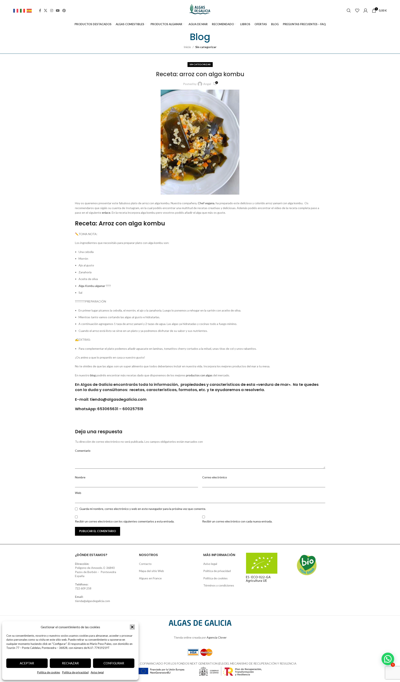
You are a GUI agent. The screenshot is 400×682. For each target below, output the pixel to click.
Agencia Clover (217, 637)
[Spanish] (30, 10)
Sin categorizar (205, 47)
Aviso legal (97, 672)
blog (93, 375)
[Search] (349, 10)
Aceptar (27, 663)
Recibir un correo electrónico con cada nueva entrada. (237, 521)
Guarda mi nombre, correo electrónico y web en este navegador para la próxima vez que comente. (142, 509)
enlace (106, 212)
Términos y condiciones (218, 585)
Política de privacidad (75, 672)
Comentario (82, 450)
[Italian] (23, 10)
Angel (207, 84)
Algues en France (150, 578)
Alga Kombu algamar (92, 286)
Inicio (187, 47)
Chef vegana (206, 203)
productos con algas (199, 375)
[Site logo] (200, 10)
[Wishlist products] (357, 10)
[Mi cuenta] (365, 10)
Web (78, 493)
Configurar (114, 663)
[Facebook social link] (40, 10)
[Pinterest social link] (64, 10)
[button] (132, 627)
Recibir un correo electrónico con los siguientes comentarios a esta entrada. (124, 521)
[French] (16, 10)
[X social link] (46, 10)
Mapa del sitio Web (151, 571)
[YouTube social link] (57, 10)
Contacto (145, 563)
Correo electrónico (214, 477)
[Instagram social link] (51, 10)
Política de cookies (48, 672)
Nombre (80, 477)
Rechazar (70, 663)
